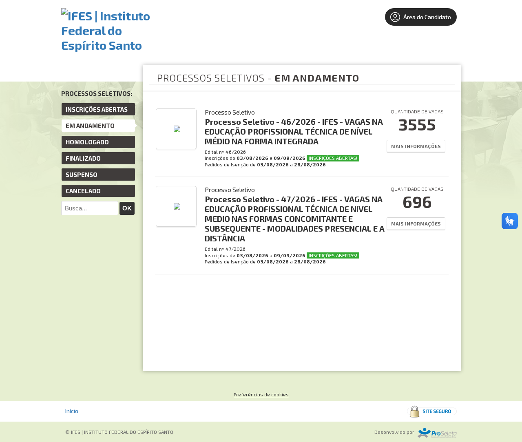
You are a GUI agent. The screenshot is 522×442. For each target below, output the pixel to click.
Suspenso (81, 174)
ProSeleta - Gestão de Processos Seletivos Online (437, 433)
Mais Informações (416, 146)
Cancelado (83, 190)
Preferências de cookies (261, 394)
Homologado (87, 142)
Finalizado (83, 158)
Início (71, 410)
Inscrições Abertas (97, 109)
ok (127, 208)
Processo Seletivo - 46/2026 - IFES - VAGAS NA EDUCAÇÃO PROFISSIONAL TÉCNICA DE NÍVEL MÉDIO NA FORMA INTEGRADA (294, 131)
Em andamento (90, 125)
